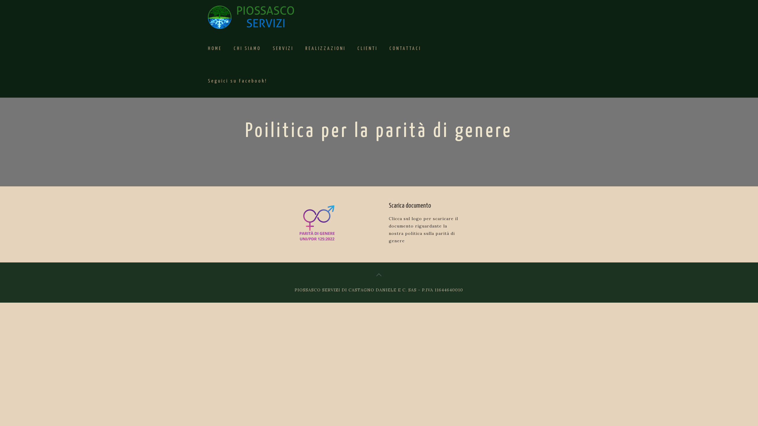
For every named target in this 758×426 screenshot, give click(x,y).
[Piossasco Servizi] (251, 16)
